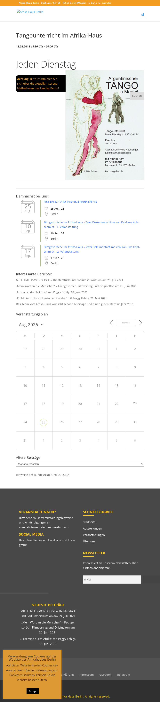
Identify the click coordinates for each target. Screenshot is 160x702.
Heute (126, 322)
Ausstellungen (92, 528)
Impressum (86, 674)
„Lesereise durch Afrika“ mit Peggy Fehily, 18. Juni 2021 (52, 292)
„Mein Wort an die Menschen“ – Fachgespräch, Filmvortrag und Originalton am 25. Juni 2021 (76, 286)
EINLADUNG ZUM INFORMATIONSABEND (70, 202)
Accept (33, 691)
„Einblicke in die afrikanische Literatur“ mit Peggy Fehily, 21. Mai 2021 (61, 298)
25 (43, 422)
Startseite (89, 522)
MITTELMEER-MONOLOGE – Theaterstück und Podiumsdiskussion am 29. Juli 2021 (69, 280)
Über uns (89, 541)
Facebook (54, 540)
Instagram (123, 674)
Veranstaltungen (94, 535)
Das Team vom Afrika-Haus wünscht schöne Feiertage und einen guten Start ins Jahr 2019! (75, 304)
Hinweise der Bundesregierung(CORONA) (43, 475)
